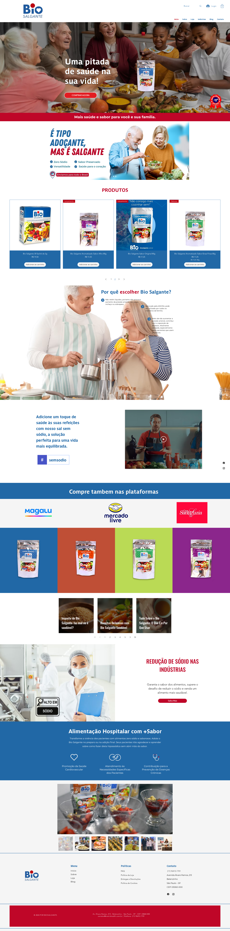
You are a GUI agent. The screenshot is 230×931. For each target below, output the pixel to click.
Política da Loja (127, 875)
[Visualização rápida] (35, 225)
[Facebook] (223, 463)
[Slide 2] (115, 176)
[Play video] (164, 439)
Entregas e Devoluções (131, 879)
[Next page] (130, 637)
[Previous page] (100, 637)
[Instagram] (223, 468)
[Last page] (135, 637)
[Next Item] (168, 809)
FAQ (123, 871)
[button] (222, 6)
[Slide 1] (114, 176)
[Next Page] (124, 279)
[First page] (95, 637)
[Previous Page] (105, 279)
